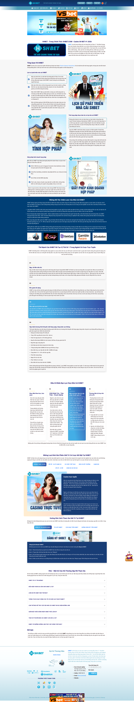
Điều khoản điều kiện (34, 697)
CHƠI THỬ (97, 3)
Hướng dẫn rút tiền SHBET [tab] (90, 527)
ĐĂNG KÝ (89, 3)
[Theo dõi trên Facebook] (90, 667)
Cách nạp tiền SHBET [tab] (72, 527)
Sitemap (103, 697)
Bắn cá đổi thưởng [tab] (84, 464)
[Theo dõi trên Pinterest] (92, 667)
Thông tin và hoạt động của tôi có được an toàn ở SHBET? (47, 599)
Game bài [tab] (96, 464)
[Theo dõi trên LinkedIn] (94, 667)
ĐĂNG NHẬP (81, 3)
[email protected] (82, 675)
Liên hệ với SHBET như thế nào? (38, 593)
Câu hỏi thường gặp (89, 697)
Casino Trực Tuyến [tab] (39, 464)
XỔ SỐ (77, 8)
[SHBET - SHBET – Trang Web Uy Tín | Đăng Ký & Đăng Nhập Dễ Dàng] (34, 3)
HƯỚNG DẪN (45, 8)
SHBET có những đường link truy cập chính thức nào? (45, 624)
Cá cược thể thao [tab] (70, 464)
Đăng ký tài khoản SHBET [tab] (43, 527)
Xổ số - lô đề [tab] (59, 468)
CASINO (54, 8)
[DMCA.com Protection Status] (92, 673)
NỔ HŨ (84, 8)
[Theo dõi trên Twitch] (100, 667)
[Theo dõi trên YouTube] (96, 667)
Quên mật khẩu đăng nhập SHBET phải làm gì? (43, 611)
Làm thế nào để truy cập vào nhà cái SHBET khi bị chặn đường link (49, 605)
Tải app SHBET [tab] (58, 527)
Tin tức (101, 8)
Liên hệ (97, 697)
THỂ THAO (70, 8)
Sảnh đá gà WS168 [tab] (71, 468)
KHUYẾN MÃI (92, 8)
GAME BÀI (62, 8)
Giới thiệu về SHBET (46, 697)
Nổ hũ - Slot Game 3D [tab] (55, 464)
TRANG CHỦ (36, 8)
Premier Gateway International (67, 65)
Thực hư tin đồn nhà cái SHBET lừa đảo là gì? (43, 618)
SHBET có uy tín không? (36, 580)
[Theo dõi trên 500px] (98, 667)
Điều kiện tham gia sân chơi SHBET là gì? (41, 586)
